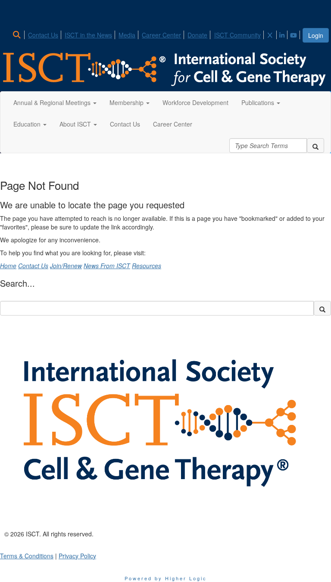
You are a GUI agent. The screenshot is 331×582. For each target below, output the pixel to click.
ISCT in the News (88, 35)
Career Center (161, 35)
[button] (55, 102)
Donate (197, 35)
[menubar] (157, 33)
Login (315, 35)
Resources (146, 265)
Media (127, 35)
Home (8, 265)
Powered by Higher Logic (166, 578)
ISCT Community (237, 35)
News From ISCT (107, 265)
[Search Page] (18, 35)
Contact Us (43, 35)
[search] (315, 145)
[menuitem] (19, 33)
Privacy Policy (77, 555)
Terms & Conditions (26, 555)
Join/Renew (66, 265)
